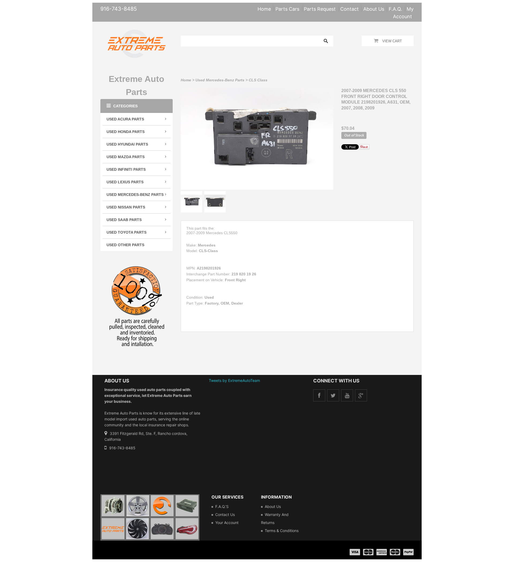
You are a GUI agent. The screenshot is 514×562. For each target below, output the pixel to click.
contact (349, 9)
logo (149, 517)
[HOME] (137, 33)
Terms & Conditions (281, 530)
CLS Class (258, 80)
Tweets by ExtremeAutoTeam (234, 380)
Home (186, 80)
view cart (392, 41)
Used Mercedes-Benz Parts (219, 80)
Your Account (227, 522)
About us (273, 506)
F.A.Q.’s (222, 506)
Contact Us (225, 514)
